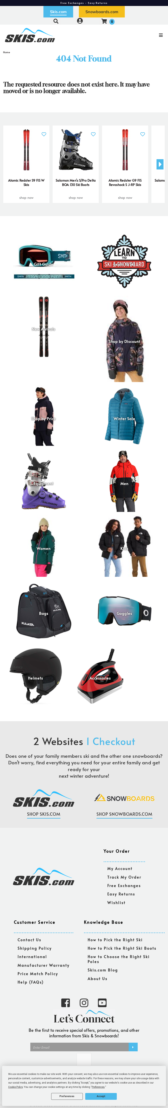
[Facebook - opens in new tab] (65, 1002)
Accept (101, 1096)
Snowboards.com (101, 11)
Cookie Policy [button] (15, 1087)
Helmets (35, 678)
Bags (43, 613)
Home (6, 52)
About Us (98, 978)
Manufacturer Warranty (44, 965)
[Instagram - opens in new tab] (84, 1002)
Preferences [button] (98, 1087)
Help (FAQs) (31, 982)
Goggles (124, 613)
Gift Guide (43, 264)
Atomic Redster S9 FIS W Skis (26, 182)
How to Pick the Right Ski (115, 940)
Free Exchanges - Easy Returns (84, 3)
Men (124, 483)
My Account (120, 868)
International (32, 956)
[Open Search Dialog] (56, 21)
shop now (26, 197)
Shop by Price (43, 418)
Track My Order (124, 877)
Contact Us (29, 940)
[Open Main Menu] (140, 35)
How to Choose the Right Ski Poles (119, 959)
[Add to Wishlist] (43, 132)
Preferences (66, 1096)
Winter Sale (124, 418)
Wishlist (116, 902)
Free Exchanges (124, 885)
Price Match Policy (38, 973)
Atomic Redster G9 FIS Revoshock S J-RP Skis (125, 182)
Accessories (100, 678)
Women (44, 548)
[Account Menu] (80, 21)
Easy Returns (121, 894)
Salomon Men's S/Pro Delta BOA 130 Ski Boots (76, 182)
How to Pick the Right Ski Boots (122, 948)
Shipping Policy (35, 948)
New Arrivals (43, 329)
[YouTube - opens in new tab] (102, 1002)
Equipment (43, 483)
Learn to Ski (124, 264)
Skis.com (58, 11)
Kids (124, 548)
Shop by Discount (124, 341)
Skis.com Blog (103, 970)
